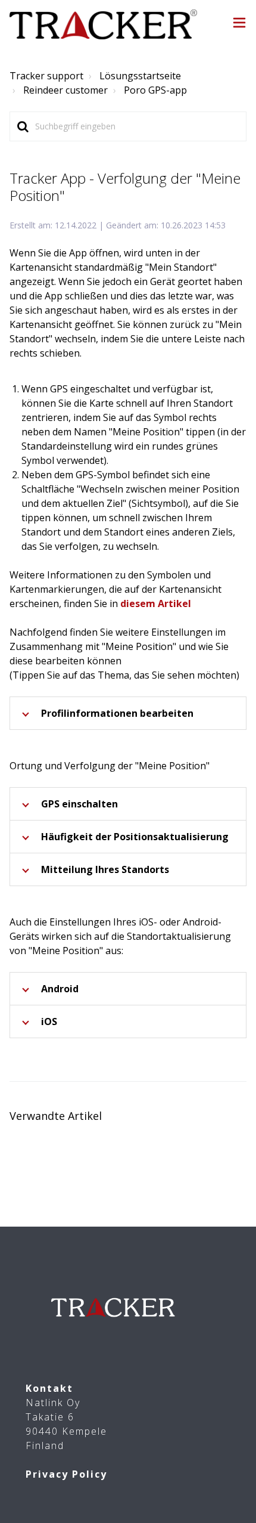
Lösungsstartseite (140, 75)
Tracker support (46, 75)
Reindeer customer (65, 90)
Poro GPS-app (155, 90)
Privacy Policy (66, 1474)
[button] (239, 24)
